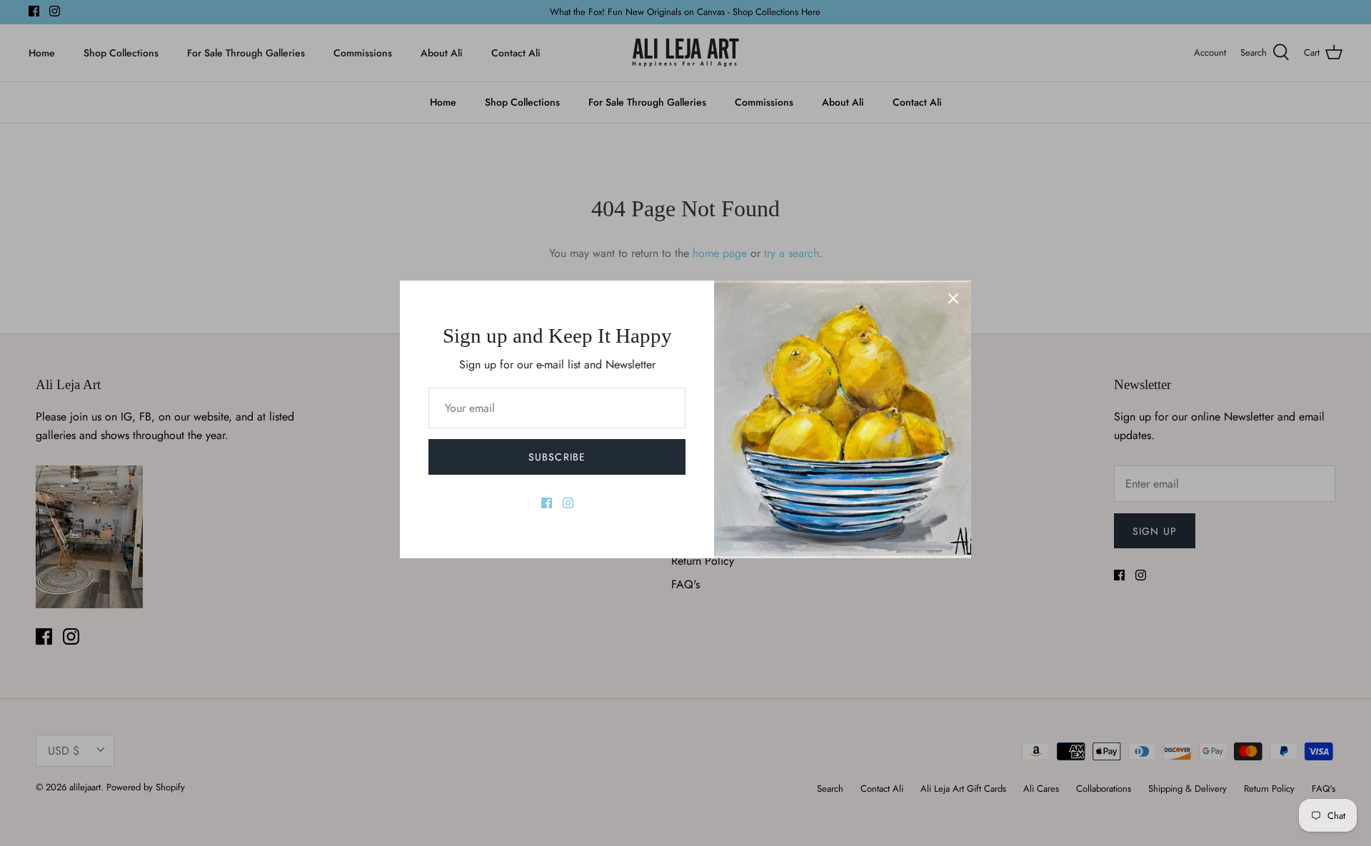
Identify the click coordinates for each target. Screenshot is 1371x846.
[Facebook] (546, 503)
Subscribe (557, 457)
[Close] (953, 298)
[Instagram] (568, 503)
